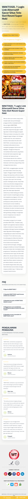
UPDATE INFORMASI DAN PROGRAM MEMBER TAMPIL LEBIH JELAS (14, 62)
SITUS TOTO (20, 494)
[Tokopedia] (20, 484)
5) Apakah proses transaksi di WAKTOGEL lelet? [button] (12, 315)
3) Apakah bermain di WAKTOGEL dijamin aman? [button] (13, 301)
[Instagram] (6, 474)
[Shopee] (16, 484)
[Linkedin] (22, 474)
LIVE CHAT (22, 497)
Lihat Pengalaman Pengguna (12, 39)
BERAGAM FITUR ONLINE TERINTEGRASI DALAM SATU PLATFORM (13, 71)
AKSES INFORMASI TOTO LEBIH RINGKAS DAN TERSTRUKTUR (14, 44)
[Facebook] (14, 474)
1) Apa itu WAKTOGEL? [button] (9, 289)
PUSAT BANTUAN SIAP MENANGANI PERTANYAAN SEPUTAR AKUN (12, 67)
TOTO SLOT (9, 494)
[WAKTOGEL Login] (7, 484)
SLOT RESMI (15, 494)
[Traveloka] (12, 484)
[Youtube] (18, 474)
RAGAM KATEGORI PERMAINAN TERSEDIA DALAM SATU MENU (13, 53)
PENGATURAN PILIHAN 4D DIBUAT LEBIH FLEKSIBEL (13, 49)
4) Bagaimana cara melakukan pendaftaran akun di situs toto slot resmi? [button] (13, 308)
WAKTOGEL (14, 125)
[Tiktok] (9, 474)
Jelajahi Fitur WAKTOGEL (11, 35)
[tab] (14, 289)
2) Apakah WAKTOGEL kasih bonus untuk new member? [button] (13, 295)
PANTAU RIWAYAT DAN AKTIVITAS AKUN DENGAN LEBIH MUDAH (13, 58)
